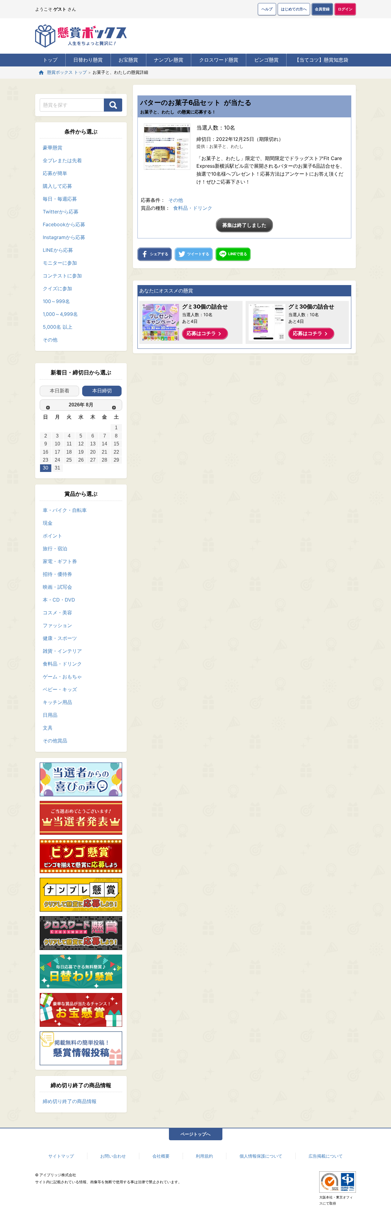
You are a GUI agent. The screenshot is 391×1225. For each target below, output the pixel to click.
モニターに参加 (60, 263)
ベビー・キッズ (60, 689)
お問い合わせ (113, 1156)
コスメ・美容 (57, 612)
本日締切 (102, 390)
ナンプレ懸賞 (168, 60)
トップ (50, 60)
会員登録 (322, 9)
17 (57, 452)
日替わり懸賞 (88, 60)
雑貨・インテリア (62, 651)
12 (81, 443)
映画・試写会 (57, 587)
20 (93, 452)
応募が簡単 (55, 173)
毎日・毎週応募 (60, 199)
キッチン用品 (57, 702)
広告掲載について (326, 1156)
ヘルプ (266, 9)
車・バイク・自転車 (65, 510)
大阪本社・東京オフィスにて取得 (336, 1200)
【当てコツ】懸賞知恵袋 (321, 60)
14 (104, 443)
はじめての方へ (294, 9)
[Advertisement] (244, 426)
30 (45, 467)
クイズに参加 (57, 288)
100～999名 (56, 301)
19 (81, 452)
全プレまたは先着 (62, 160)
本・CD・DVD (59, 600)
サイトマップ (61, 1156)
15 (116, 443)
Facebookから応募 (64, 224)
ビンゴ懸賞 (266, 60)
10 (57, 443)
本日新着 (59, 390)
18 (69, 452)
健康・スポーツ (60, 638)
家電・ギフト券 (60, 561)
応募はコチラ (205, 334)
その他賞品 (55, 741)
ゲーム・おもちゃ (62, 676)
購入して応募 (57, 186)
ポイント (52, 536)
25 (69, 459)
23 (45, 459)
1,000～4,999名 (60, 314)
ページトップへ (195, 1134)
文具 (48, 728)
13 (93, 443)
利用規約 (204, 1156)
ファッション (57, 625)
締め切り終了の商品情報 (70, 1101)
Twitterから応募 (61, 212)
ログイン (345, 9)
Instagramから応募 (64, 237)
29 (116, 459)
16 (45, 452)
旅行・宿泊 (55, 548)
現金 (48, 523)
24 (57, 459)
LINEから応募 (58, 250)
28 (104, 459)
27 (93, 459)
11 (69, 443)
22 (116, 452)
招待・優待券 (57, 574)
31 (57, 467)
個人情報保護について (260, 1156)
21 (104, 452)
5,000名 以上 (57, 327)
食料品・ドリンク (62, 664)
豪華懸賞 (52, 148)
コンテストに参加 (62, 276)
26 (81, 459)
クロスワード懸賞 (218, 60)
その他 (50, 340)
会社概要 (161, 1156)
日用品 (50, 715)
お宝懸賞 (128, 60)
